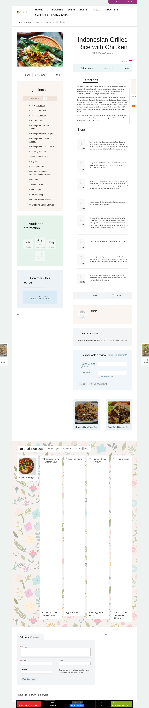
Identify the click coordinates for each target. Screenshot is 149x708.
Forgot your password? (117, 355)
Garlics (40, 185)
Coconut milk (40, 110)
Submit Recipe (77, 9)
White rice (40, 105)
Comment (95, 295)
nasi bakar (78, 448)
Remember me (107, 376)
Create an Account (98, 384)
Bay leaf (34, 161)
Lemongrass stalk (39, 151)
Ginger (38, 190)
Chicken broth (41, 115)
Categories (55, 9)
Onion (35, 179)
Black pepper (47, 133)
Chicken (27, 22)
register (45, 296)
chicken (50, 448)
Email (61, 661)
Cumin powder (47, 146)
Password (87, 373)
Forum (96, 9)
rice (85, 448)
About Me (111, 9)
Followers (43, 694)
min (79, 702)
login (39, 296)
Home (39, 9)
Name (23, 661)
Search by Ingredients (51, 14)
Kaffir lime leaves (38, 156)
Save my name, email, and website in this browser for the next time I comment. (74, 671)
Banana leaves (47, 205)
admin (120, 296)
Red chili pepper (38, 195)
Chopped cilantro (43, 200)
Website (24, 669)
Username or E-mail (88, 365)
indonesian (67, 448)
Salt (41, 120)
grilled (58, 448)
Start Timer (77, 705)
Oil (42, 166)
